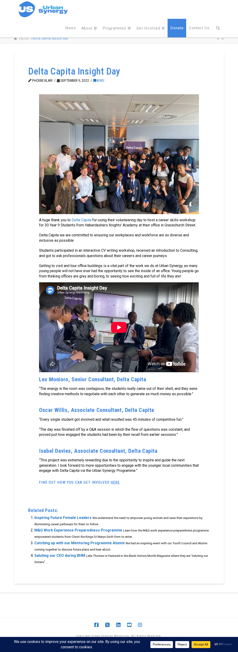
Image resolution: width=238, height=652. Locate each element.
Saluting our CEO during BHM (59, 555)
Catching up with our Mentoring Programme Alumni (79, 543)
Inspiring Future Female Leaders (63, 517)
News (100, 80)
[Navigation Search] (218, 28)
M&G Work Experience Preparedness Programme (78, 530)
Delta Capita (81, 220)
